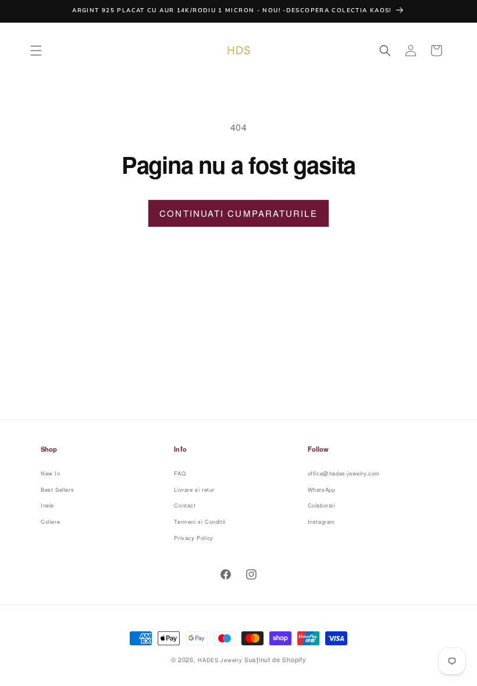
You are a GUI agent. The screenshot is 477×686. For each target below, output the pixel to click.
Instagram (321, 521)
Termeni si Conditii (199, 521)
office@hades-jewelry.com (344, 473)
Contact (184, 505)
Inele (47, 505)
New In (50, 473)
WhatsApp (322, 489)
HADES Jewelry (220, 660)
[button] (36, 50)
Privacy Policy (193, 538)
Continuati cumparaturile (238, 213)
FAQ (180, 473)
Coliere (50, 521)
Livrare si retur (194, 489)
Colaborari (322, 505)
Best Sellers (57, 489)
